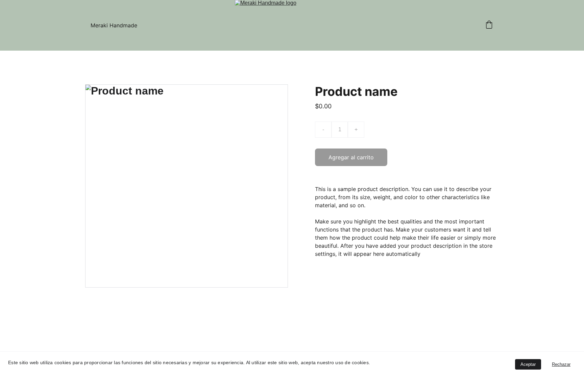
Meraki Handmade (114, 25)
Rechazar (561, 364)
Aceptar (528, 364)
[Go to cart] (489, 25)
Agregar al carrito (351, 157)
